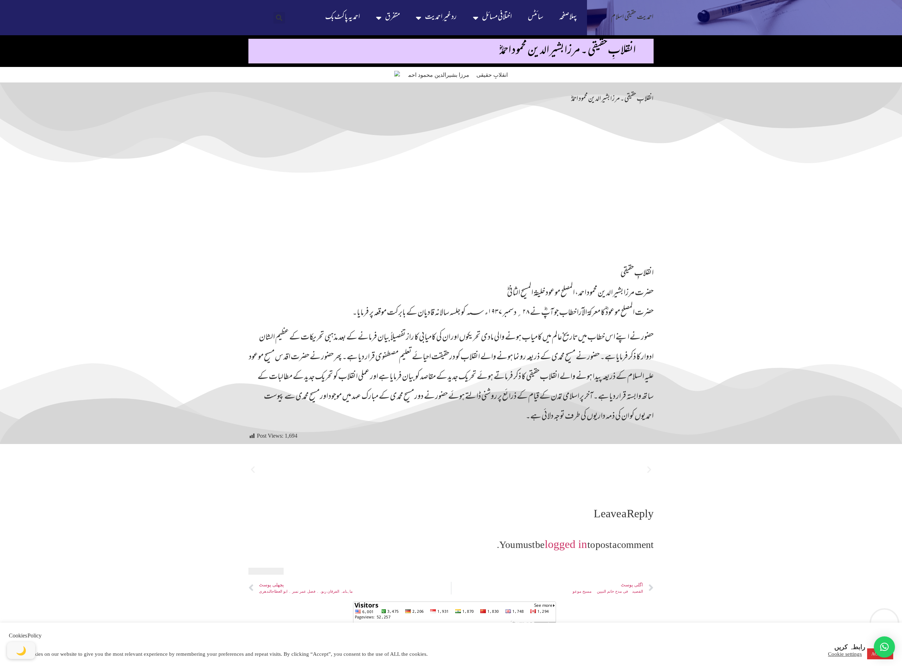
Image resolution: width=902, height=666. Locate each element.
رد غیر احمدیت (441, 17)
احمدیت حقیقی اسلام (632, 17)
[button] (279, 18)
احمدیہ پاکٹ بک (342, 17)
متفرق (392, 17)
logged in (566, 544)
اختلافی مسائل (497, 17)
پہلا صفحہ (568, 17)
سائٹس (535, 17)
